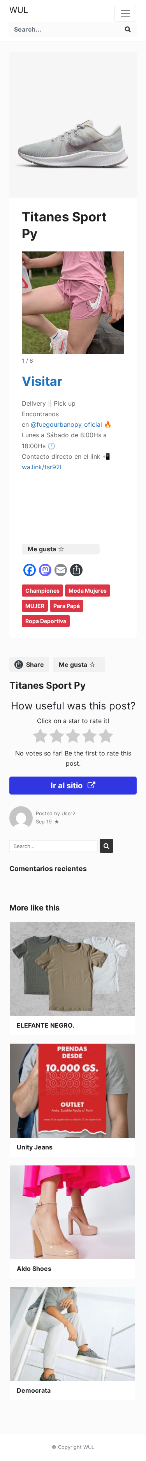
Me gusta (42, 549)
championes (42, 590)
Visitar (42, 381)
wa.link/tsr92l (42, 467)
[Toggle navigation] (125, 13)
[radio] (40, 737)
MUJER (34, 605)
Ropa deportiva (45, 621)
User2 (69, 813)
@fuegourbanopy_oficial (66, 424)
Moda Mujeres (88, 590)
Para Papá (66, 605)
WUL (18, 10)
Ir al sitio (67, 785)
